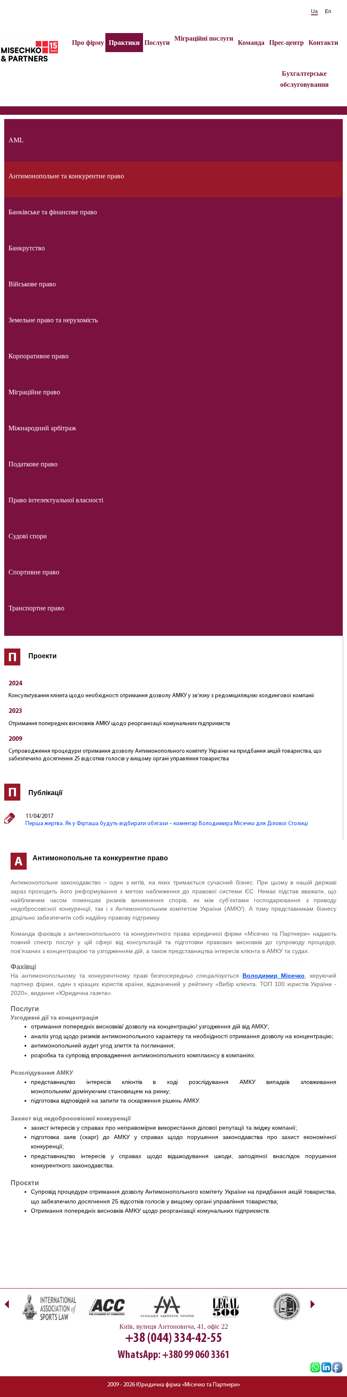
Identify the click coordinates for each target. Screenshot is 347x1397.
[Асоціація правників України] (285, 1306)
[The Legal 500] (225, 1306)
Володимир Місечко (273, 975)
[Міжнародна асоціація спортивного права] (47, 1306)
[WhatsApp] (315, 1368)
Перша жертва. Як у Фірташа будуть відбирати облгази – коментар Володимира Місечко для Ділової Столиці (166, 823)
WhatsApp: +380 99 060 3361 (173, 1355)
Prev (6, 1304)
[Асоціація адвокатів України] (166, 1306)
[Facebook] (337, 1368)
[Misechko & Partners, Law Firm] (326, 1368)
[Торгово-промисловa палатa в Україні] (106, 1306)
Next (312, 1304)
